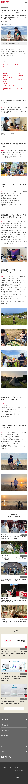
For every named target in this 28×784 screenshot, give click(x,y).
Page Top (25, 759)
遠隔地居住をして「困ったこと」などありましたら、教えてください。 (13, 84)
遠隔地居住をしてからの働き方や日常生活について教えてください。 (14, 76)
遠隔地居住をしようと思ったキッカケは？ (12, 73)
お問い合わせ (18, 774)
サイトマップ (4, 774)
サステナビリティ (5, 730)
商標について (4, 770)
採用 (2, 746)
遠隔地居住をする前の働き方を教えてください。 (13, 68)
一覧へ (2, 759)
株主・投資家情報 (5, 725)
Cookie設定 (17, 777)
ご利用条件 (17, 767)
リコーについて (4, 719)
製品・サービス (4, 735)
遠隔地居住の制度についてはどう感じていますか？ (14, 88)
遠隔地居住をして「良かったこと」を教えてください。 (14, 80)
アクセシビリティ (19, 770)
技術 (2, 741)
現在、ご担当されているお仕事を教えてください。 (14, 64)
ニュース (3, 751)
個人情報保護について (6, 767)
